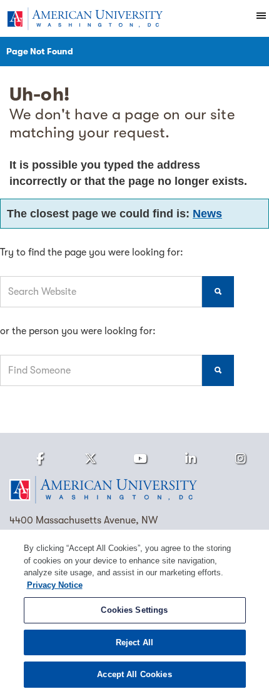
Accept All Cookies (134, 674)
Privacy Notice (55, 585)
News (207, 213)
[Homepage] (134, 489)
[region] (134, 612)
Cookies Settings (134, 610)
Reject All (134, 642)
